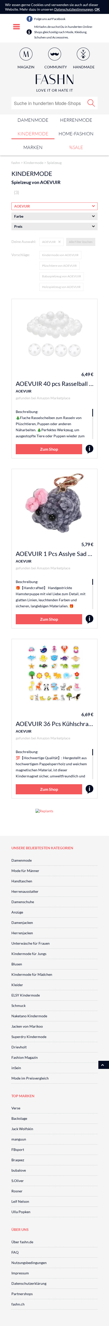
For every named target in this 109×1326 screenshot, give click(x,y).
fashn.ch (18, 1304)
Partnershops (22, 1294)
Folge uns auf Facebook (49, 19)
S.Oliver (17, 1180)
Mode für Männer (25, 870)
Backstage (19, 1118)
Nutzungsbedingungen (29, 1262)
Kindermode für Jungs (28, 953)
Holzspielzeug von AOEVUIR (61, 287)
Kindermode (32, 133)
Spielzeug (54, 162)
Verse (15, 1108)
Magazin (25, 67)
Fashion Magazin (24, 1057)
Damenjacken (22, 922)
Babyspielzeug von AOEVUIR (61, 276)
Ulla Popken (20, 1212)
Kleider (17, 985)
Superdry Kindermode (28, 1036)
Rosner (17, 1191)
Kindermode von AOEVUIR (60, 255)
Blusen (16, 964)
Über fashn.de (22, 1242)
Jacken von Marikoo (27, 1026)
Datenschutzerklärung (28, 1283)
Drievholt (19, 1047)
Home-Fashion (76, 133)
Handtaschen (21, 881)
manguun (18, 1139)
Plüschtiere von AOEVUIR (59, 265)
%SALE (76, 147)
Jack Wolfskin (22, 1129)
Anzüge (17, 912)
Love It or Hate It (54, 90)
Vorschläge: (20, 255)
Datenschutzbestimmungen (73, 9)
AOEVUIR (23, 391)
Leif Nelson (20, 1201)
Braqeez (17, 1160)
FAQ (15, 1252)
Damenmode (32, 120)
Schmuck (18, 1005)
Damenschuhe (22, 902)
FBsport (17, 1149)
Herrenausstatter (25, 891)
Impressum (20, 1273)
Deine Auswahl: (23, 241)
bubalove (18, 1170)
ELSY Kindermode (25, 995)
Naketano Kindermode (29, 1016)
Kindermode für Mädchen (31, 974)
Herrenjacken (22, 933)
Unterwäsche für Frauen (30, 943)
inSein (16, 1068)
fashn (15, 162)
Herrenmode (76, 120)
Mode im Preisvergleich (30, 1078)
